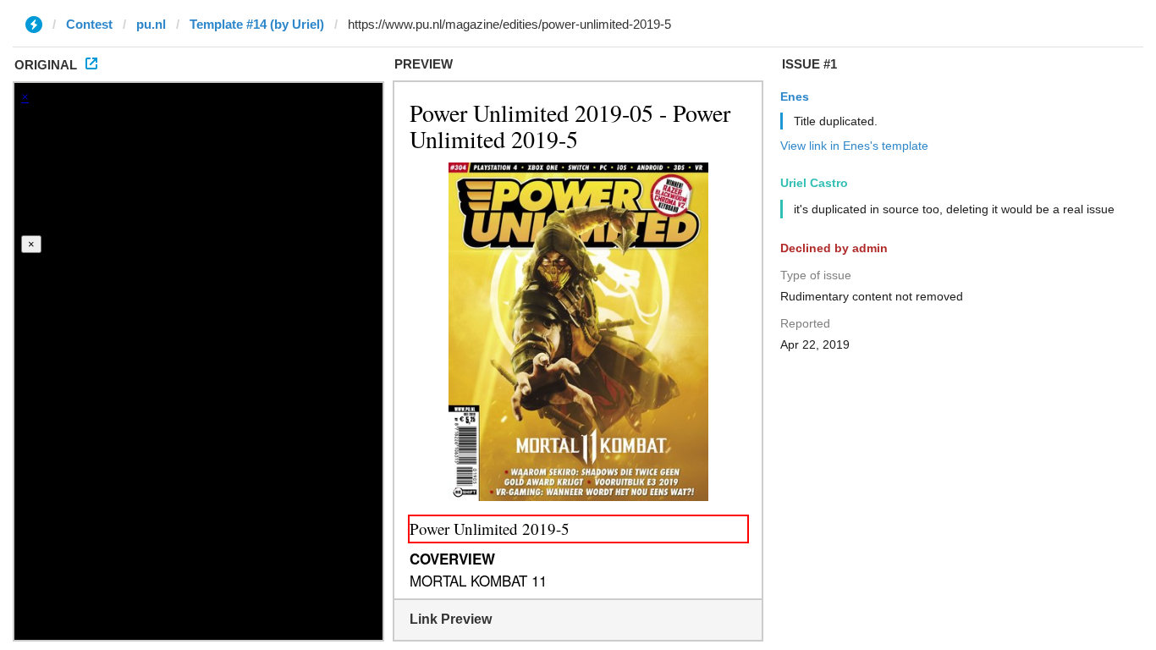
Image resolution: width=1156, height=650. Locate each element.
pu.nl (151, 24)
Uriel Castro (814, 183)
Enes (794, 96)
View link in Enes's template (854, 145)
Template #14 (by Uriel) (257, 24)
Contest (89, 24)
